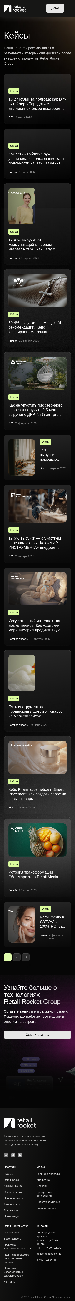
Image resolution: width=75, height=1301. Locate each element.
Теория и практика (48, 1173)
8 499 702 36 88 (47, 1259)
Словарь (42, 1185)
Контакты (9, 1281)
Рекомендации (13, 1192)
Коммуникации (13, 1185)
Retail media (11, 1179)
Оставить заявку (37, 1034)
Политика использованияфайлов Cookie (13, 1272)
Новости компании (48, 1201)
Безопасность (12, 1238)
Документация (46, 1207)
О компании (11, 1232)
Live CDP (9, 1173)
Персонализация (14, 1197)
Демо (55, 8)
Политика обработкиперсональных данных (17, 1258)
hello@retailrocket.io (49, 1253)
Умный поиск (12, 1204)
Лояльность (11, 1210)
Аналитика (43, 1179)
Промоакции (12, 1216)
